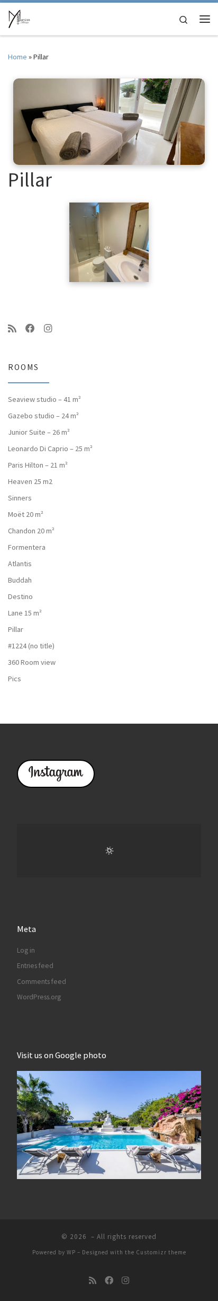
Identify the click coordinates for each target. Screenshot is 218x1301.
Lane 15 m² (25, 613)
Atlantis (20, 563)
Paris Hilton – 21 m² (38, 465)
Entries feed (35, 965)
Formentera (27, 547)
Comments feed (41, 981)
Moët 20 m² (25, 514)
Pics (14, 678)
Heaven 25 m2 (30, 481)
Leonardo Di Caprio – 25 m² (50, 448)
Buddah (20, 580)
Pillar (15, 629)
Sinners (20, 498)
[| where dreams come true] (19, 17)
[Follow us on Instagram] (48, 328)
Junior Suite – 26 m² (39, 432)
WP (71, 1252)
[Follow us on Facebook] (30, 328)
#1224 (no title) (31, 645)
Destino (20, 596)
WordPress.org (39, 996)
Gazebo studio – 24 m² (43, 415)
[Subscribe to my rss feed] (12, 328)
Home (17, 56)
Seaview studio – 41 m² (44, 399)
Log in (26, 950)
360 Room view (32, 662)
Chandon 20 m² (31, 530)
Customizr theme (161, 1252)
